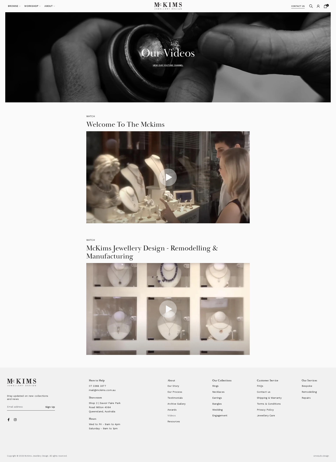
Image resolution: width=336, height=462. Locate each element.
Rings (215, 385)
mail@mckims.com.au (102, 390)
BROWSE (13, 6)
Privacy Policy (265, 409)
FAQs (260, 385)
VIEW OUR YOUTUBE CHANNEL (168, 65)
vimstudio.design (321, 456)
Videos (171, 415)
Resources (173, 421)
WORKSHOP (31, 6)
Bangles (217, 403)
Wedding (217, 409)
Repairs (306, 397)
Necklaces (218, 391)
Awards (172, 409)
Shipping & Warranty (269, 397)
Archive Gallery (176, 403)
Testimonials (175, 397)
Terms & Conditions (269, 403)
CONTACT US (298, 6)
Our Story (173, 385)
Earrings (217, 397)
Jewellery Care (266, 415)
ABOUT (48, 6)
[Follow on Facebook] (8, 420)
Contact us (263, 391)
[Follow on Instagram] (15, 420)
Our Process (174, 391)
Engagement (219, 415)
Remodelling (309, 391)
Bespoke (307, 385)
